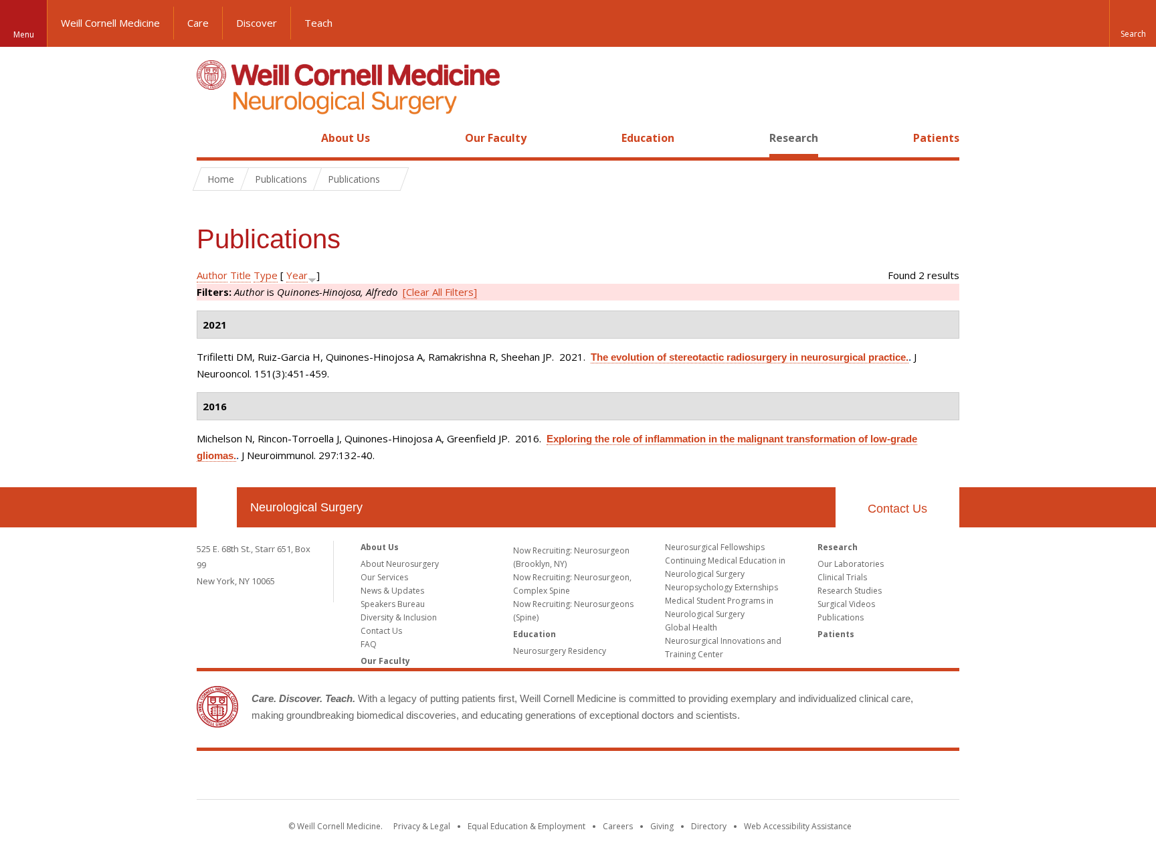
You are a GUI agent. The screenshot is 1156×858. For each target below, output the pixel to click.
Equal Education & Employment (526, 826)
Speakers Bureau (393, 604)
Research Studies (849, 590)
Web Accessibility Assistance (798, 826)
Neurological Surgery (306, 507)
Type (266, 275)
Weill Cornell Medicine (110, 22)
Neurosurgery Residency (559, 651)
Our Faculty (495, 138)
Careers (618, 826)
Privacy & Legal (421, 826)
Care (198, 22)
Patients (936, 138)
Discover (256, 22)
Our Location (217, 507)
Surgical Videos (846, 604)
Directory (709, 826)
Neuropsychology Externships (721, 587)
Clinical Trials (842, 577)
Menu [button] (23, 34)
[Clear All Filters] (440, 291)
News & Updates (392, 590)
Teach (318, 22)
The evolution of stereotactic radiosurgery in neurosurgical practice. (749, 357)
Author (212, 275)
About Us (345, 138)
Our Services (384, 577)
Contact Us (897, 508)
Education (647, 138)
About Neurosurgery (400, 564)
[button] (1132, 23)
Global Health (691, 627)
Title (240, 275)
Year (297, 275)
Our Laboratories (850, 564)
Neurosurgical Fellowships (715, 547)
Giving (662, 826)
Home (211, 138)
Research (793, 138)
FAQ (369, 644)
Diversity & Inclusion (399, 617)
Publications (840, 617)
